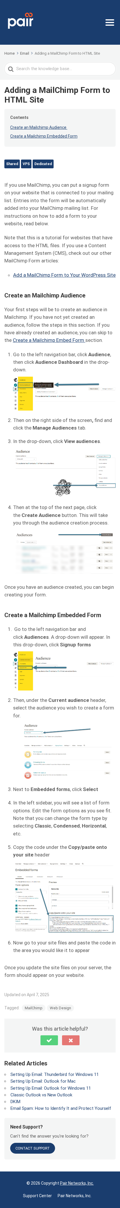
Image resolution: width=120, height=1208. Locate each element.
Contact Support (32, 1148)
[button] (49, 1040)
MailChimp (34, 1008)
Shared (12, 164)
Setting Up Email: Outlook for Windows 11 (50, 1088)
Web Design (60, 1008)
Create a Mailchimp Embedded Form (43, 136)
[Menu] (109, 22)
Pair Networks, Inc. (77, 1183)
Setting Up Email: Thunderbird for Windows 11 (54, 1074)
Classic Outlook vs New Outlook (41, 1095)
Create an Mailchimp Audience (38, 127)
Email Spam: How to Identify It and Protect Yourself (60, 1108)
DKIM (15, 1101)
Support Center (37, 1195)
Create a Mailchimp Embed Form (49, 340)
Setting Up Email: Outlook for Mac (43, 1081)
